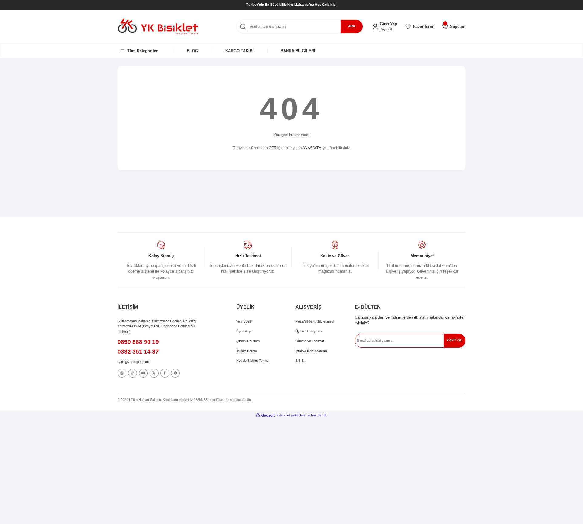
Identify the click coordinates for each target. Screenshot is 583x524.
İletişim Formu (246, 351)
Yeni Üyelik (244, 321)
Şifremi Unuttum (248, 341)
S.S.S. (300, 360)
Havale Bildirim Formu (252, 360)
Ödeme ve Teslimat (309, 341)
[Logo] (158, 26)
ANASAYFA (311, 148)
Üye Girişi (243, 331)
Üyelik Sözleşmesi (308, 331)
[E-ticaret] (291, 415)
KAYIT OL (454, 340)
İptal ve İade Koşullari (311, 351)
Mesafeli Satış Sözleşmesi (314, 321)
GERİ (273, 148)
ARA (351, 26)
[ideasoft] (265, 415)
